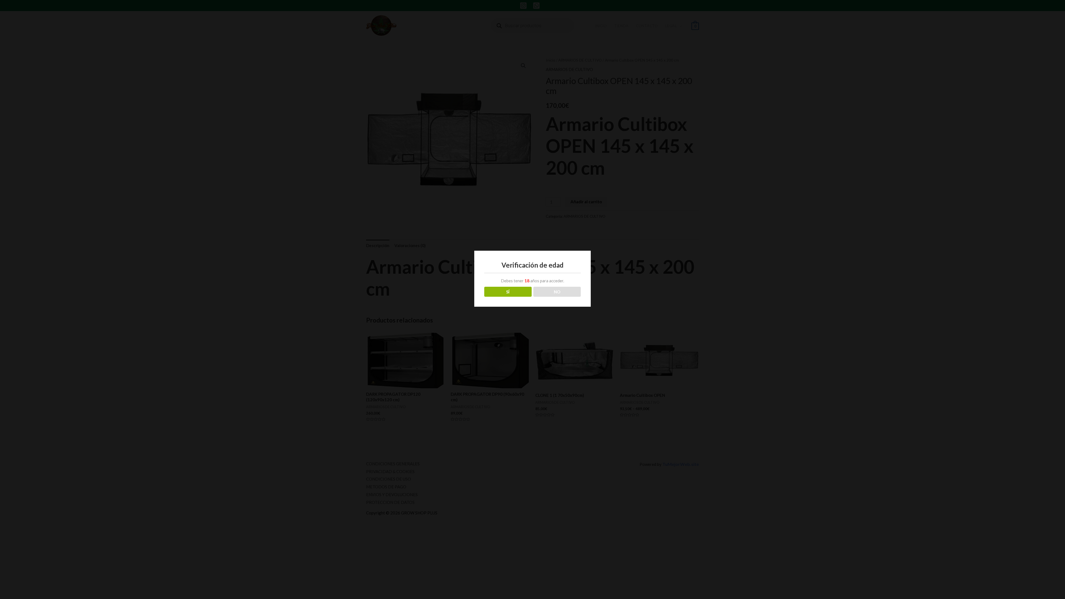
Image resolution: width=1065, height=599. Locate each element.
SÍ (507, 291)
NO (557, 291)
